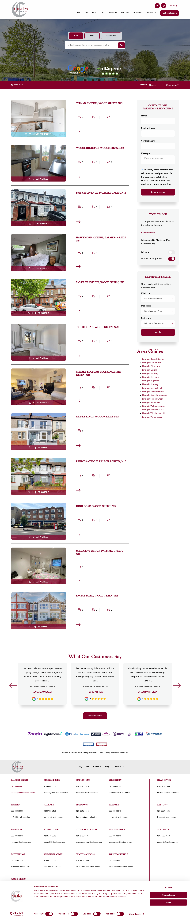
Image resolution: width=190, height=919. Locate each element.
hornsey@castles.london (118, 817)
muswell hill (52, 830)
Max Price (146, 306)
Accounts (163, 830)
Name (145, 116)
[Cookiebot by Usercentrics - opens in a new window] (16, 914)
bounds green (52, 780)
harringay (82, 805)
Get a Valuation (169, 13)
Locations (112, 13)
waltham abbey (53, 854)
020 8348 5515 (82, 786)
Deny (168, 902)
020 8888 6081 (50, 786)
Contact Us (151, 13)
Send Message (158, 192)
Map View (18, 85)
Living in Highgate (150, 381)
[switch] (74, 914)
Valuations (111, 36)
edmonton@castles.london (120, 792)
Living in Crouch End (151, 363)
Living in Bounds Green (153, 359)
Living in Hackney (150, 374)
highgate (16, 830)
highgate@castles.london (21, 842)
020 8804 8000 (17, 811)
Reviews (97, 767)
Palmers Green (148, 233)
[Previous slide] (13, 686)
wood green (18, 879)
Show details (134, 914)
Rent (92, 36)
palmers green (19, 780)
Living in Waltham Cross (153, 410)
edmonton (115, 780)
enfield (15, 805)
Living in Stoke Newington (154, 395)
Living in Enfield (149, 370)
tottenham (18, 854)
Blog (175, 6)
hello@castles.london (52, 867)
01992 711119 (50, 861)
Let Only (145, 252)
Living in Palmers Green (153, 392)
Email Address (149, 128)
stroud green (117, 830)
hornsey (114, 805)
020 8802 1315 (17, 861)
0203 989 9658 (163, 786)
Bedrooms (146, 318)
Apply (158, 332)
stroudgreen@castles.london (120, 842)
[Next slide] (177, 686)
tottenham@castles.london (22, 867)
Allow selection (168, 895)
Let (87, 767)
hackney (49, 805)
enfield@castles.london (20, 817)
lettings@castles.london (166, 817)
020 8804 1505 (163, 811)
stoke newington (86, 830)
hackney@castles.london (53, 817)
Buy (76, 36)
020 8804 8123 (115, 786)
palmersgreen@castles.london (23, 792)
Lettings (162, 805)
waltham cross (85, 854)
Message (145, 154)
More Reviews (95, 716)
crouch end (83, 780)
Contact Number (149, 141)
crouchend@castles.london (87, 792)
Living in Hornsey (150, 384)
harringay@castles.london (86, 817)
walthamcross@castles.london (88, 867)
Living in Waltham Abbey (153, 406)
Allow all (168, 887)
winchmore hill (118, 854)
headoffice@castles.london (168, 792)
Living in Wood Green (152, 417)
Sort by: (143, 85)
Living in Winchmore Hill (153, 413)
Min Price (145, 294)
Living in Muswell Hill (152, 388)
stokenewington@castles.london (89, 842)
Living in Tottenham (151, 403)
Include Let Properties (151, 259)
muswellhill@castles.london (54, 842)
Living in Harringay (151, 377)
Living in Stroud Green (152, 399)
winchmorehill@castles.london (121, 867)
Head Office (164, 780)
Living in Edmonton (151, 366)
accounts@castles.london (167, 842)
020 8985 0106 (50, 811)
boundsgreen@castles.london (56, 792)
